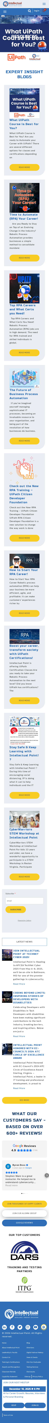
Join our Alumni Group (24, 1213)
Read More (19, 984)
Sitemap (27, 1376)
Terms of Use (8, 1415)
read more (24, 167)
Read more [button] (11, 1185)
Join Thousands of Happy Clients (24, 1204)
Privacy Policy (38, 1376)
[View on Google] (8, 1166)
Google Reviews (24, 1223)
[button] (2, 1175)
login (36, 11)
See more (24, 1100)
